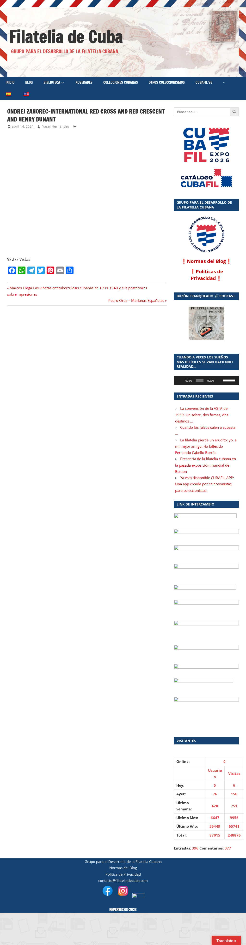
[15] (107, 235)
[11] (107, 204)
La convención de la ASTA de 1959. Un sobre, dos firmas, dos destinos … (201, 414)
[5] (27, 174)
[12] (147, 204)
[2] (67, 143)
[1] (27, 143)
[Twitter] (2, 32)
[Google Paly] (206, 178)
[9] (27, 204)
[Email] (2, 35)
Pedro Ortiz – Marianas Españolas (136, 300)
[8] (147, 174)
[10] (67, 204)
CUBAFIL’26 (204, 82)
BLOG (29, 82)
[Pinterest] (2, 34)
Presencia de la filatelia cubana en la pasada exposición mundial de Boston (205, 465)
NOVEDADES (83, 82)
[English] (27, 94)
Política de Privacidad (123, 874)
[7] (107, 174)
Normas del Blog (206, 261)
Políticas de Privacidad (207, 274)
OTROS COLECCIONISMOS (167, 82)
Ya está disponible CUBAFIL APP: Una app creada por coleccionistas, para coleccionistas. (204, 484)
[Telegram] (2, 30)
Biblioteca (51, 82)
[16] (147, 235)
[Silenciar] (219, 380)
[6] (67, 174)
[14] (67, 235)
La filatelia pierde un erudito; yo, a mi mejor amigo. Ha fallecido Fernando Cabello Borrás (206, 446)
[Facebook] (2, 26)
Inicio (10, 82)
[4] (147, 143)
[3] (107, 143)
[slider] (229, 380)
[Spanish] (9, 94)
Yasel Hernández (55, 126)
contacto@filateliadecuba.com (123, 880)
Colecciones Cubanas (120, 82)
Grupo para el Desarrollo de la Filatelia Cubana (123, 861)
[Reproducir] (180, 380)
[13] (27, 235)
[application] (206, 380)
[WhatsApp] (2, 28)
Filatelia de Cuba (66, 36)
